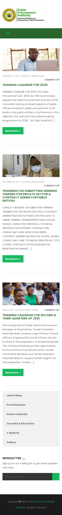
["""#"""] (58, 32)
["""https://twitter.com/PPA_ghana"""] (46, 32)
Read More (12, 131)
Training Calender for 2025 (25, 85)
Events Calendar (17, 414)
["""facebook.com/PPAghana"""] (52, 32)
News (34, 76)
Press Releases (16, 404)
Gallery (11, 442)
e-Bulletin (13, 433)
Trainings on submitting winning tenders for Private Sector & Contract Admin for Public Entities (29, 195)
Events (27, 76)
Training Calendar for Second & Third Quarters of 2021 (29, 316)
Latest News (14, 395)
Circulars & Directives (20, 423)
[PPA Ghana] (24, 15)
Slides (41, 76)
